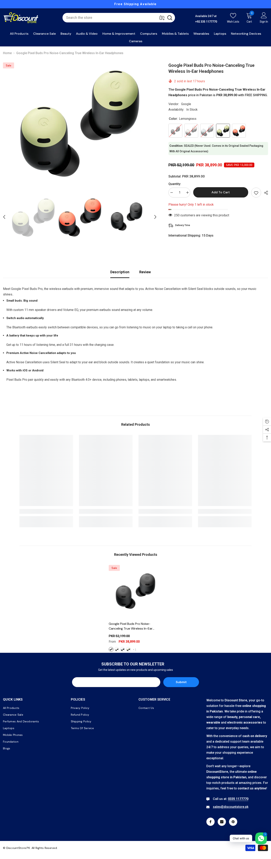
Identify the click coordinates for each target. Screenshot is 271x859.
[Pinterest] (233, 822)
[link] (46, 511)
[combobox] (113, 17)
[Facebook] (210, 822)
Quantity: (174, 184)
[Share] (264, 192)
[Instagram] (222, 822)
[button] (4, 217)
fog (122, 649)
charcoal (111, 649)
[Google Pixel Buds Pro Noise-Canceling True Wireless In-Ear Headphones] (135, 591)
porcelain (116, 649)
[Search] (118, 17)
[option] (135, 4)
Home (7, 53)
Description (119, 272)
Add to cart (220, 192)
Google (186, 104)
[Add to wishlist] (256, 192)
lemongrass (128, 649)
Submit (181, 682)
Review (145, 272)
